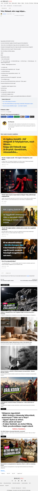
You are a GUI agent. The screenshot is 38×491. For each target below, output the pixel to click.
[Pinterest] (21, 481)
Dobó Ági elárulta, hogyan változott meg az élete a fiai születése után (16, 342)
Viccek (10, 8)
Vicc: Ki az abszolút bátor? (9, 261)
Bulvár (2, 201)
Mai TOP (13, 473)
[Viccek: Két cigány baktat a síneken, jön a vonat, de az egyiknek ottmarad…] (19, 216)
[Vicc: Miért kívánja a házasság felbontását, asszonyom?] (19, 420)
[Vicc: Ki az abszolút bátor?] (19, 249)
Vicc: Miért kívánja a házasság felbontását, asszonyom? (13, 431)
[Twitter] (18, 481)
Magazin (5, 201)
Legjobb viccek (19, 473)
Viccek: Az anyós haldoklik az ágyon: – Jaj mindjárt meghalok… (15, 105)
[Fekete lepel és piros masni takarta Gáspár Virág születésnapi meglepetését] (19, 181)
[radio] (1, 111)
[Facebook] (12, 481)
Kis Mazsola (11, 122)
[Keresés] (36, 1)
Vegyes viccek (4, 164)
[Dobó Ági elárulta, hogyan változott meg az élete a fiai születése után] (19, 329)
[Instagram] (15, 481)
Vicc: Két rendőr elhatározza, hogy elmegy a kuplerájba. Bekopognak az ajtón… (18, 103)
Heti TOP (8, 473)
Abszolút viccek (4, 266)
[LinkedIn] (25, 481)
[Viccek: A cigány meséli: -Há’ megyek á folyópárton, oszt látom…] (19, 146)
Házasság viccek (4, 8)
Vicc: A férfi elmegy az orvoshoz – (9, 101)
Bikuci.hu (10, 490)
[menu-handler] (1, 1)
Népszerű (3, 473)
